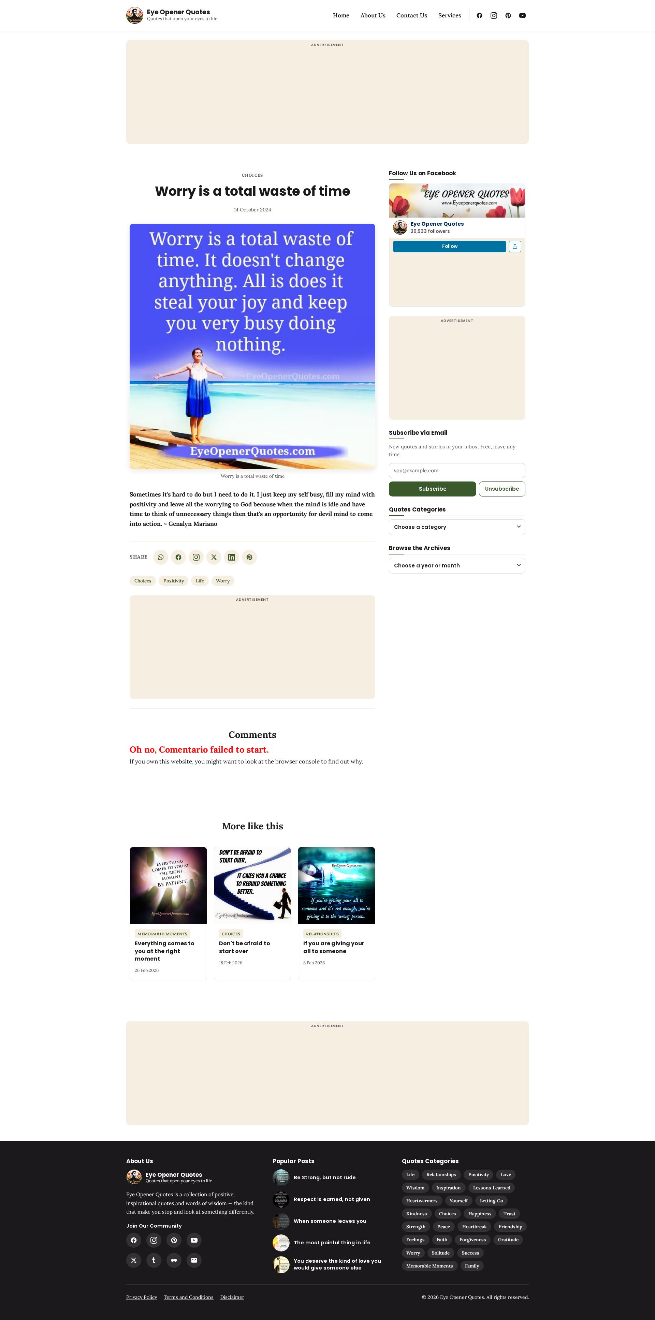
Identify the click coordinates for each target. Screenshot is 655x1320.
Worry (223, 581)
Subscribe (433, 488)
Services (449, 15)
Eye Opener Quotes (437, 223)
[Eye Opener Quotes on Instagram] (493, 15)
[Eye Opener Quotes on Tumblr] (153, 1260)
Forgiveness (473, 1239)
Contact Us (411, 15)
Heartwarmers (422, 1201)
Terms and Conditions (189, 1297)
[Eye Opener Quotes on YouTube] (522, 15)
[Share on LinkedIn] (231, 557)
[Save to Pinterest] (249, 557)
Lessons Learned (491, 1188)
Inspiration (448, 1188)
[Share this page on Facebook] (515, 246)
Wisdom (415, 1188)
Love (506, 1174)
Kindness (416, 1214)
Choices (252, 175)
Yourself (459, 1201)
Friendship (510, 1226)
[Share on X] (213, 557)
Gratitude (508, 1239)
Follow (449, 246)
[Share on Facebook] (178, 557)
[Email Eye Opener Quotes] (194, 1260)
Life (200, 581)
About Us (373, 15)
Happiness (480, 1214)
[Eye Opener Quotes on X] (133, 1260)
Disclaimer (232, 1297)
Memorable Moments (429, 1266)
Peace (443, 1226)
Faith (442, 1239)
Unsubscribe (502, 488)
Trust (509, 1214)
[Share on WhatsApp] (160, 557)
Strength (415, 1226)
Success (470, 1253)
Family (472, 1266)
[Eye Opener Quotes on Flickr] (173, 1260)
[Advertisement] (327, 96)
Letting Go (491, 1201)
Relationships (441, 1174)
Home (341, 15)
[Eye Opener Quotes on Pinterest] (507, 15)
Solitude (441, 1253)
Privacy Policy (141, 1297)
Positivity (173, 581)
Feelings (415, 1239)
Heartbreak (474, 1226)
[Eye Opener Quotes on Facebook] (479, 15)
